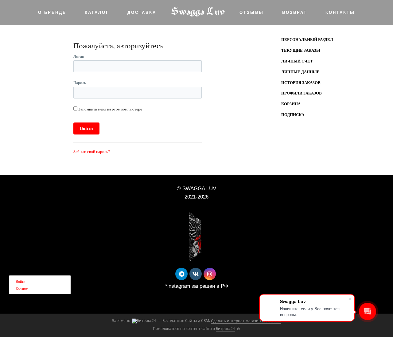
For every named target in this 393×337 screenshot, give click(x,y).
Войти (20, 281)
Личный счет (297, 61)
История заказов (301, 82)
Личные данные (300, 72)
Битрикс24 (225, 328)
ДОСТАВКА (141, 12)
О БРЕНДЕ (52, 12)
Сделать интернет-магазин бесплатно (246, 320)
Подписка (292, 114)
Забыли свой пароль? (91, 151)
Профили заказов (301, 93)
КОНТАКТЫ (340, 12)
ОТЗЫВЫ (251, 12)
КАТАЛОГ (97, 12)
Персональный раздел (307, 39)
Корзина (291, 104)
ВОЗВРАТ (294, 12)
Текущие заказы (300, 50)
